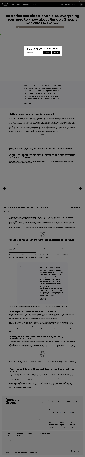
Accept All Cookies (56, 52)
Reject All (47, 52)
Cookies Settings (30, 52)
